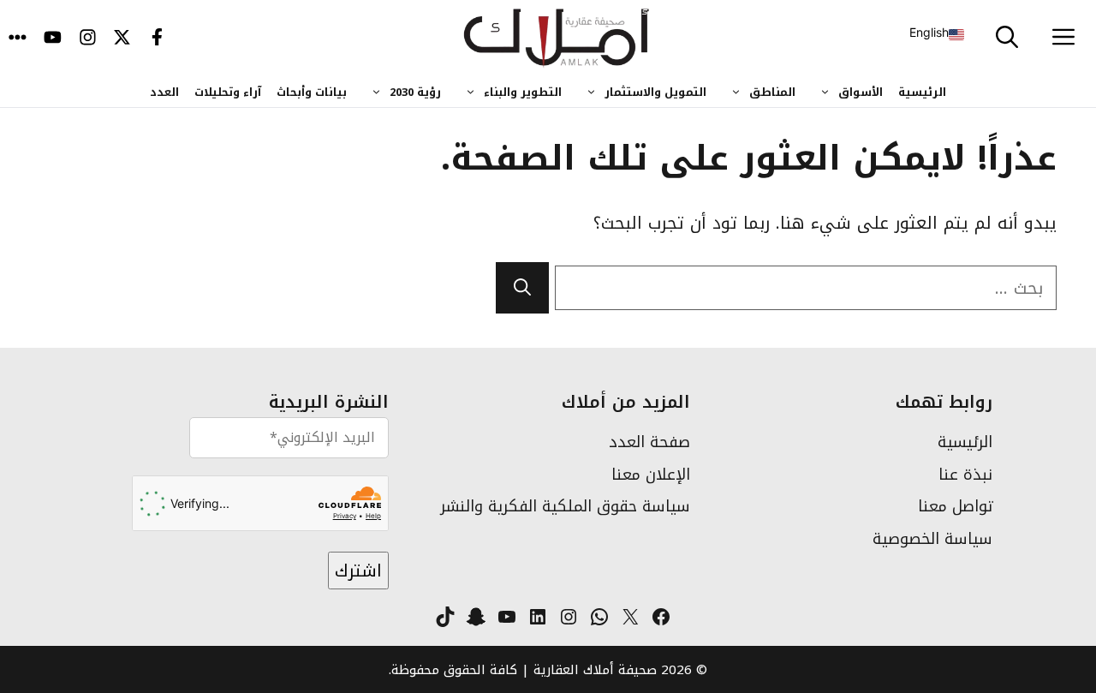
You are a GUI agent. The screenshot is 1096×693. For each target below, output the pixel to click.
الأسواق (860, 92)
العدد (164, 92)
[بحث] (522, 288)
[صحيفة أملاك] (557, 38)
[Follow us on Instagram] (87, 38)
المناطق (772, 92)
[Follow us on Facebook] (157, 38)
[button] (1007, 38)
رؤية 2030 (415, 92)
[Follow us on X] (122, 38)
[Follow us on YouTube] (52, 38)
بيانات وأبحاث (312, 92)
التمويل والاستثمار (655, 92)
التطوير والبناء (523, 92)
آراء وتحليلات (227, 92)
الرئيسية (922, 92)
